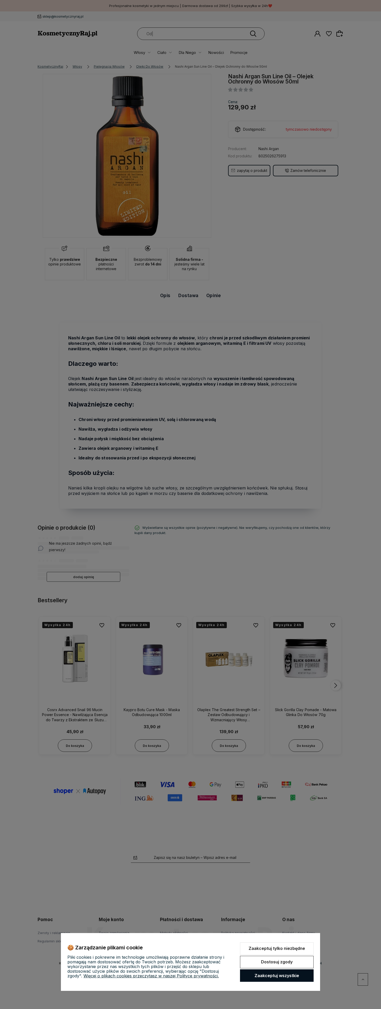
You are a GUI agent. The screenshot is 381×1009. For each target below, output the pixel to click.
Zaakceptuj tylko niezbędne (277, 948)
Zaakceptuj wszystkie (277, 975)
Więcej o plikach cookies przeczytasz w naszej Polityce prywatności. (151, 975)
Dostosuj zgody (277, 961)
